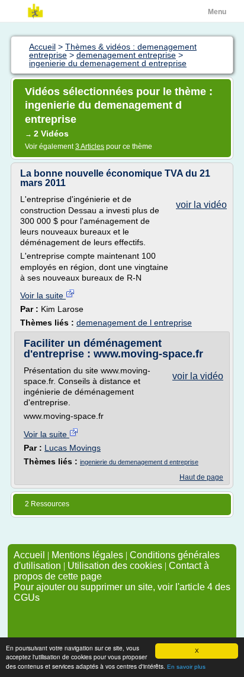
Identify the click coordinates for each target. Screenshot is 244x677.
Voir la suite (43, 295)
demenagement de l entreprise (134, 322)
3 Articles (89, 146)
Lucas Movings (72, 448)
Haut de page (201, 477)
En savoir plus (186, 666)
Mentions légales (87, 555)
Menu (217, 12)
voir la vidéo (201, 205)
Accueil (29, 555)
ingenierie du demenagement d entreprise (139, 462)
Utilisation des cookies (115, 566)
